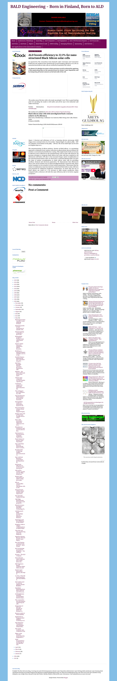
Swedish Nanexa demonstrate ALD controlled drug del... (19, 359)
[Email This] (52, 177)
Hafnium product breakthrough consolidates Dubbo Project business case (96, 391)
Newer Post (32, 222)
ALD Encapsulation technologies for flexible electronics (93, 403)
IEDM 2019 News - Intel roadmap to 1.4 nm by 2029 (95, 327)
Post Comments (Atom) (42, 225)
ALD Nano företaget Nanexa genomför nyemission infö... (19, 366)
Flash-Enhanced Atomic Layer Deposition (19, 440)
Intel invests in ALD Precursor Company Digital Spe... (19, 435)
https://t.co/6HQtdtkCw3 (90, 253)
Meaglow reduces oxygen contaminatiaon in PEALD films (20, 526)
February (17, 651)
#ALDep (96, 250)
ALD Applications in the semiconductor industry (26, 47)
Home (13, 41)
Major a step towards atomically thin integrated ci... (20, 635)
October (17, 307)
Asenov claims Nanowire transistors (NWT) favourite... (19, 346)
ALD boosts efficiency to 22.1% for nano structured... (19, 466)
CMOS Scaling (54, 44)
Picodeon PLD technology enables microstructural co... (20, 452)
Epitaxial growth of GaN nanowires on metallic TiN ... (19, 327)
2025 (15, 280)
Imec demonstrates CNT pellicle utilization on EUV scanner (95, 316)
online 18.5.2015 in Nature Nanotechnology (57, 112)
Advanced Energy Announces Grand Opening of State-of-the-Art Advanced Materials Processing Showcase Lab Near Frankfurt (96, 304)
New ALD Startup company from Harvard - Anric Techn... (20, 544)
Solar (49, 179)
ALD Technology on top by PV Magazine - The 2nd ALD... (20, 550)
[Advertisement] (18, 115)
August (17, 311)
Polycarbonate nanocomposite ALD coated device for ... (20, 559)
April (16, 647)
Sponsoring (78, 44)
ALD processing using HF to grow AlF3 (19, 333)
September (18, 309)
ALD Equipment (62, 41)
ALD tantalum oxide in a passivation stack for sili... (19, 403)
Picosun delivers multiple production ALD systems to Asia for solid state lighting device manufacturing (95, 352)
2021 (15, 288)
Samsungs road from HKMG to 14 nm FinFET (19, 521)
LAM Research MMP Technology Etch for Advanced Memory (19, 514)
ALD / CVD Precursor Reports (78, 41)
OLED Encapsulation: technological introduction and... (19, 642)
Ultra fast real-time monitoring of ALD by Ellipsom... (20, 532)
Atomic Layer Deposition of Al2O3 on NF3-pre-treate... (19, 478)
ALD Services (88, 44)
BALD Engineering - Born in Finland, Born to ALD (57, 6)
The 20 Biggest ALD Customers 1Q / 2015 (20, 392)
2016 (15, 299)
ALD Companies (50, 41)
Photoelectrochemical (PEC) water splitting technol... (20, 321)
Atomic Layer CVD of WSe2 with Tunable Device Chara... (20, 415)
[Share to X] (55, 177)
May (16, 318)
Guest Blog (39, 41)
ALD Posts (15, 44)
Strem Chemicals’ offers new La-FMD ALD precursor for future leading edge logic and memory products (96, 378)
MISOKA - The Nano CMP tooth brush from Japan (20, 373)
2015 (15, 301)
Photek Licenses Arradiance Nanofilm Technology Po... (20, 507)
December (18, 303)
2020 (15, 290)
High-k (31, 44)
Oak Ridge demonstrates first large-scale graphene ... (20, 501)
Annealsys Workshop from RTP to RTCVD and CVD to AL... (20, 590)
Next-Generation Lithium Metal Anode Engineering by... (20, 409)
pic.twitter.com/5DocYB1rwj (91, 255)
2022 (15, 286)
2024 (15, 282)
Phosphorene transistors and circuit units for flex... (20, 429)
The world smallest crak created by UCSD (20, 630)
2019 (15, 292)
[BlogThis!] (54, 177)
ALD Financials (94, 41)
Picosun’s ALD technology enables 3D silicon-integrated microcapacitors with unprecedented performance (96, 289)
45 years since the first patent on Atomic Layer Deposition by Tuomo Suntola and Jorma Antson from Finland (95, 366)
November (18, 305)
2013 (15, 658)
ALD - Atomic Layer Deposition (40, 179)
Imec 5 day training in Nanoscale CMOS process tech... (19, 422)
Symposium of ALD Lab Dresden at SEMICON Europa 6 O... (19, 608)
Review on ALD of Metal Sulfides (20, 614)
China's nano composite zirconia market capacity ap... (20, 379)
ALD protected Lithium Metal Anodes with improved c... (19, 491)
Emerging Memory (66, 44)
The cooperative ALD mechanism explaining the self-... (20, 602)
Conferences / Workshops (25, 41)
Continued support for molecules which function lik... (20, 386)
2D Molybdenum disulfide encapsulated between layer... (19, 596)
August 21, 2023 (95, 259)
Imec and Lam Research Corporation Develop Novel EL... (19, 459)
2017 (15, 297)
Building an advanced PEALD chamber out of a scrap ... (20, 353)
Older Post (75, 222)
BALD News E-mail (41, 44)
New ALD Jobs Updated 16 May (20, 496)
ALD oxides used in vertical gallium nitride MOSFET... (20, 584)
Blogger (66, 677)
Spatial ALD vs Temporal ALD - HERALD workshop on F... (20, 618)
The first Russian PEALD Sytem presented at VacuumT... (20, 397)
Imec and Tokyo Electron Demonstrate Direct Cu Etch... (20, 445)
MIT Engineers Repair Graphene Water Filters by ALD (20, 566)
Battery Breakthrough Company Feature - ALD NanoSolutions (94, 339)
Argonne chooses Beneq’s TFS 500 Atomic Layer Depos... (20, 538)
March (17, 649)
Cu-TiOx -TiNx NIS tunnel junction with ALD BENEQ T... (20, 577)
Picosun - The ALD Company (20, 555)
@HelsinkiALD (88, 252)
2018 (15, 295)
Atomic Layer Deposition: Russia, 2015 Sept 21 (20, 572)
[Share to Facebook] (56, 177)
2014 (15, 656)
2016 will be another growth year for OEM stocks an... (20, 472)
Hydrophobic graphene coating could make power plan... (19, 339)
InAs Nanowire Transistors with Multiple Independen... (19, 624)
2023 (15, 284)
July (16, 313)
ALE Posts (23, 44)
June (16, 315)
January (17, 653)
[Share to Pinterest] (58, 177)
